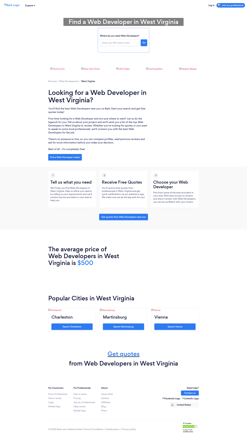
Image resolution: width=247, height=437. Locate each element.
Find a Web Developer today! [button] (65, 157)
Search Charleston (72, 326)
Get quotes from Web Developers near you (123, 216)
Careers (105, 398)
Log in (211, 5)
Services (52, 81)
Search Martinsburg (123, 326)
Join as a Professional (84, 402)
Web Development (69, 81)
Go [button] (143, 42)
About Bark (107, 394)
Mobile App (54, 406)
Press (104, 410)
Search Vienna (175, 326)
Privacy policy (129, 429)
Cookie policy (112, 429)
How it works (54, 398)
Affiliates (105, 402)
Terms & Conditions (93, 429)
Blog (103, 406)
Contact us (190, 393)
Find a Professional (57, 394)
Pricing (77, 398)
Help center (79, 406)
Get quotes (124, 354)
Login (51, 402)
